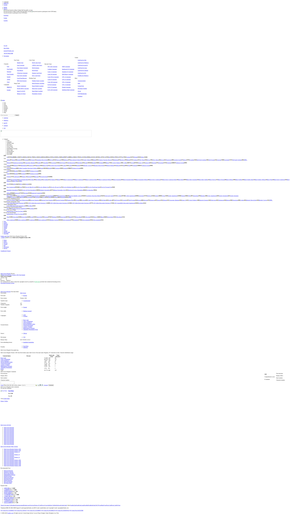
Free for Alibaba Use (43, 187)
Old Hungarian (71, 162)
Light (31, 217)
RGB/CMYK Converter (23, 88)
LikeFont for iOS (82, 73)
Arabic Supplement (172, 195)
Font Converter (20, 65)
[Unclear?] (39, 385)
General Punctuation (28, 325)
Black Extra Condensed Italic (169, 179)
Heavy (95, 217)
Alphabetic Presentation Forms (30, 329)
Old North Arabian (201, 160)
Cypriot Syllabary (116, 162)
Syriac (163, 195)
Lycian (77, 200)
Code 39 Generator (52, 74)
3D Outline (45, 179)
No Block (141, 203)
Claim (2, 251)
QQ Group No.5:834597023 (62, 510)
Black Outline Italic (248, 179)
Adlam (8, 160)
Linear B (147, 162)
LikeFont (76, 505)
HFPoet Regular (8, 480)
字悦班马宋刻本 (8, 491)
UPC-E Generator (66, 79)
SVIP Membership (82, 93)
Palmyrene (213, 200)
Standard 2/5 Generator (67, 71)
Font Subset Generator (22, 68)
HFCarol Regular (8, 481)
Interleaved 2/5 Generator (68, 69)
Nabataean (221, 200)
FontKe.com (10, 513)
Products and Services (29, 505)
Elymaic (33, 160)
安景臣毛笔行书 (8, 499)
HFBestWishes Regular (9, 474)
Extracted (17, 193)
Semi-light (39, 217)
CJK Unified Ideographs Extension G (16, 205)
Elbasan (9, 162)
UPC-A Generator (66, 77)
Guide (65, 505)
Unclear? (46, 385)
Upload (5, 231)
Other (142, 157)
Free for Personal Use (106, 187)
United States (6, 398)
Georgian (53, 162)
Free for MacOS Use (30, 187)
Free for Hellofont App (68, 187)
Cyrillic (125, 162)
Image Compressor (21, 86)
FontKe (72, 505)
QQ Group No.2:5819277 (21, 510)
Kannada (63, 197)
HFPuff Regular (8, 476)
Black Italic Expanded (191, 179)
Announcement (19, 505)
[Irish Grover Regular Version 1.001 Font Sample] (13, 275)
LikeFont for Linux (82, 68)
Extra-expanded (86, 220)
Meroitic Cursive (87, 165)
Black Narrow (212, 179)
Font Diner (25, 346)
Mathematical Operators (29, 328)
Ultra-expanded (96, 220)
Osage (8, 168)
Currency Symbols (27, 326)
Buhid (128, 160)
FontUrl (95, 505)
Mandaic (203, 195)
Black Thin (15, 181)
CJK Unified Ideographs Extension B (16, 203)
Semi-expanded (66, 220)
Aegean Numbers (35, 200)
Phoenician (168, 160)
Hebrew (149, 195)
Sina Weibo (6, 48)
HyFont (118, 505)
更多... (245, 160)
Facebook (6, 15)
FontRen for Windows (83, 75)
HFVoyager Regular (9, 473)
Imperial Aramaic (204, 200)
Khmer (184, 160)
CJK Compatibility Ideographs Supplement (124, 203)
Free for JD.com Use (56, 187)
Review (5, 248)
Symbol (128, 157)
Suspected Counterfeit (36, 193)
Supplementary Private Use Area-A (15, 211)
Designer (9, 71)
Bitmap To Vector (21, 93)
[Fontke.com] (3, 100)
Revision (26, 193)
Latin (86, 162)
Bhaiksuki (115, 160)
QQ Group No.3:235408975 (34, 510)
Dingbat (29, 176)
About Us (3, 505)
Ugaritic (124, 200)
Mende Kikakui (110, 165)
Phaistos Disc (70, 200)
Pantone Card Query (37, 73)
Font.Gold (108, 505)
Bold (70, 217)
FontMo (86, 505)
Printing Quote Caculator (38, 80)
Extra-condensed (22, 220)
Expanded (75, 220)
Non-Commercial (11, 187)
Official (8, 193)
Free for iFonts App (80, 187)
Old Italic (80, 162)
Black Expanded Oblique (142, 179)
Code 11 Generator (52, 71)
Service (5, 8)
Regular (25, 295)
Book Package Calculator (38, 83)
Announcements (82, 80)
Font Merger (20, 70)
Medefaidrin (24, 165)
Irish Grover (23, 293)
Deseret (14, 168)
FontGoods (37, 281)
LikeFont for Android (83, 70)
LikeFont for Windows (83, 62)
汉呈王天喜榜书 (8, 502)
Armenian (160, 162)
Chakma (135, 160)
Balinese (66, 160)
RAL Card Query (36, 75)
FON (27, 184)
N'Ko (129, 165)
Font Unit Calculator (22, 75)
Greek (132, 162)
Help (79, 83)
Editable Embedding (45, 190)
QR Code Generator (52, 66)
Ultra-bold (87, 217)
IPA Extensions (61, 195)
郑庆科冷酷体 (7, 493)
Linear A (140, 162)
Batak (94, 160)
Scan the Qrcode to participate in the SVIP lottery (15, 13)
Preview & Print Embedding (29, 190)
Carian (83, 200)
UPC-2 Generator (66, 82)
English (5, 4)
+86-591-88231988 (8, 53)
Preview (6, 243)
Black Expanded (117, 179)
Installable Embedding (12, 190)
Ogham (101, 162)
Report (9, 251)
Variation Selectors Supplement (19, 208)
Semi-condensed (42, 220)
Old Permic (62, 162)
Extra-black (110, 217)
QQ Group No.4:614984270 (48, 510)
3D (7, 179)
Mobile (5, 7)
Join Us (52, 505)
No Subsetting (89, 190)
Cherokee (57, 168)
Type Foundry (10, 74)
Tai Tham (142, 160)
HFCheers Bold (8, 483)
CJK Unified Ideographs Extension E (81, 203)
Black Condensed (79, 179)
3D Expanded (14, 179)
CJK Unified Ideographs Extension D (59, 203)
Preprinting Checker (37, 93)
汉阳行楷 (6, 488)
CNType (99, 505)
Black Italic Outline (203, 179)
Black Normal (221, 179)
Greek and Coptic (109, 195)
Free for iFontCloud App (94, 187)
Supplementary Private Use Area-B (15, 214)
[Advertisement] (147, 33)
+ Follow (3, 237)
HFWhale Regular (8, 479)
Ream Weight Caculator (37, 86)
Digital (135, 157)
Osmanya (31, 165)
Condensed (32, 220)
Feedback (80, 96)
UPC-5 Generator (66, 84)
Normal (46, 217)
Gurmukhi (226, 160)
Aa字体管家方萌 (8, 494)
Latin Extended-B (49, 195)
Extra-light (24, 217)
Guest (2, 385)
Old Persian (211, 160)
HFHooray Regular (8, 472)
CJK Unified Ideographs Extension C (37, 203)
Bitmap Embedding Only (60, 190)
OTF (14, 184)
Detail (5, 241)
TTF (8, 184)
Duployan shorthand (18, 162)
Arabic (19, 160)
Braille (93, 162)
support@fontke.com (9, 50)
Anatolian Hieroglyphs (42, 160)
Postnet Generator (66, 87)
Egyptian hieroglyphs (55, 165)
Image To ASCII (21, 91)
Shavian (154, 162)
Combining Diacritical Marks (93, 195)
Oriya (51, 160)
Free (20, 187)
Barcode (36, 176)
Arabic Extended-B (223, 195)
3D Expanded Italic (23, 179)
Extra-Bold (78, 217)
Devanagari (13, 197)
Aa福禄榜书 (7, 489)
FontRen (90, 505)
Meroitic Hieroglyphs (99, 165)
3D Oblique (38, 179)
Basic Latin (9, 195)
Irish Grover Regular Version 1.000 (12, 461)
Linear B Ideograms (23, 200)
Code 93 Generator (52, 79)
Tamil (49, 197)
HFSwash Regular (8, 470)
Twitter (5, 18)
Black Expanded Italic (128, 179)
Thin (8, 217)
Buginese (122, 160)
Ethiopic (16, 165)
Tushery (24, 176)
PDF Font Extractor (22, 80)
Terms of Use (37, 505)
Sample (8, 77)
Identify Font (20, 62)
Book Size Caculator (37, 88)
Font (8, 66)
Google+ (6, 20)
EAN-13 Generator (52, 87)
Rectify (5, 251)
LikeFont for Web (82, 60)
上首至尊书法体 (8, 501)
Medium (54, 217)
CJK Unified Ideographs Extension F (102, 203)
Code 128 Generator (52, 82)
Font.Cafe (114, 505)
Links (62, 505)
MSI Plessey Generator (67, 74)
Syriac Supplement (211, 195)
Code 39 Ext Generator (53, 77)
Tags (8, 208)
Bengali (22, 197)
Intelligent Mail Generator (68, 89)
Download (6, 247)
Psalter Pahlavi (86, 160)
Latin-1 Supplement (22, 195)
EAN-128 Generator (52, 89)
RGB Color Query (36, 62)
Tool (5, 229)
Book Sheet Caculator (37, 91)
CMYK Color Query (37, 65)
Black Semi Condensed (279, 179)
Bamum (38, 165)
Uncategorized (43, 176)
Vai (124, 165)
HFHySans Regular (8, 477)
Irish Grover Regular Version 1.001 (12, 449)
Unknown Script (180, 162)
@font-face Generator (22, 73)
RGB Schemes (35, 68)
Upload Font (81, 86)
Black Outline (238, 179)
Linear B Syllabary (11, 200)
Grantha (192, 160)
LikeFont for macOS (83, 65)
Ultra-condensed (11, 220)
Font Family (10, 69)
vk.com (5, 45)
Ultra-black (119, 217)
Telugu (56, 197)
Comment (51, 385)
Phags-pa (58, 160)
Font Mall (6, 233)
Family (5, 222)
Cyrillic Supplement (130, 195)
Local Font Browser (22, 78)
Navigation (6, 56)
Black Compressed (68, 179)
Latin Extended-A (36, 195)
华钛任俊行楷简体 (9, 497)
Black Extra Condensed (154, 179)
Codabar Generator (52, 69)
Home (5, 240)
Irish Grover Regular (9, 427)
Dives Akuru (156, 160)
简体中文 (6, 3)
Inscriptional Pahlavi (75, 160)
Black (58, 179)
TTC (21, 184)
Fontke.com (3, 236)
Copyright (47, 505)
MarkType (103, 505)
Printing (9, 176)
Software (58, 505)
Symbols (169, 162)
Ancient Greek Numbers (47, 200)
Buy (5, 245)
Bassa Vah (45, 165)
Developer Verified (82, 88)
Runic (107, 162)
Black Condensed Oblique (105, 179)
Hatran (228, 200)
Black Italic (180, 179)
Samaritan (195, 195)
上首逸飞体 (7, 496)
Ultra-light (15, 217)
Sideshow (25, 347)
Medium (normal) (54, 220)
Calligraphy (17, 176)
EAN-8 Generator (52, 84)
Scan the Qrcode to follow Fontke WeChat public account (17, 11)
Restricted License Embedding (75, 190)
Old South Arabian (236, 160)
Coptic (64, 165)
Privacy (43, 505)
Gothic (39, 162)
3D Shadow (52, 179)
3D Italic (32, 179)
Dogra (162, 160)
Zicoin (79, 91)
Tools (8, 82)
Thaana (183, 195)
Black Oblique (229, 179)
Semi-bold (63, 217)
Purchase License (10, 283)
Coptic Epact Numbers (93, 200)
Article (8, 79)
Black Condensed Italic (91, 179)
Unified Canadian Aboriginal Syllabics (27, 168)
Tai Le (148, 160)
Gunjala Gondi (177, 160)
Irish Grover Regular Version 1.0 (12, 452)
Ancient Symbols (60, 200)
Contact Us (8, 505)
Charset (5, 244)
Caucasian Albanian (30, 162)
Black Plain (269, 179)
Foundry (6, 225)
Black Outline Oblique (260, 179)
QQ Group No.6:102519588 (76, 510)
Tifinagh (118, 165)
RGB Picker (35, 70)
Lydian (242, 200)
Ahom (13, 160)
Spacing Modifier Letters (75, 195)
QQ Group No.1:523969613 (7, 510)
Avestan (26, 160)
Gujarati (219, 160)
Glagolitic (45, 162)
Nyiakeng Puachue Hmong (104, 160)
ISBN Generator (66, 66)
